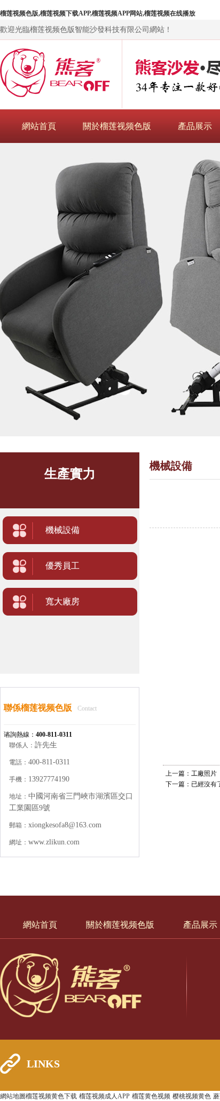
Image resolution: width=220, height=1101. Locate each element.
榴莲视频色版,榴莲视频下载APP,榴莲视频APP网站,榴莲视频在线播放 (97, 13)
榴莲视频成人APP (104, 1096)
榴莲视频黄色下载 (51, 1096)
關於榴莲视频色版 (117, 126)
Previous (18, 289)
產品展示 (195, 126)
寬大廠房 (62, 601)
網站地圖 (13, 1096)
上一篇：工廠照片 (191, 773)
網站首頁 (39, 126)
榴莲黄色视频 (151, 1096)
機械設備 (62, 529)
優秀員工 (62, 565)
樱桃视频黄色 (191, 1096)
